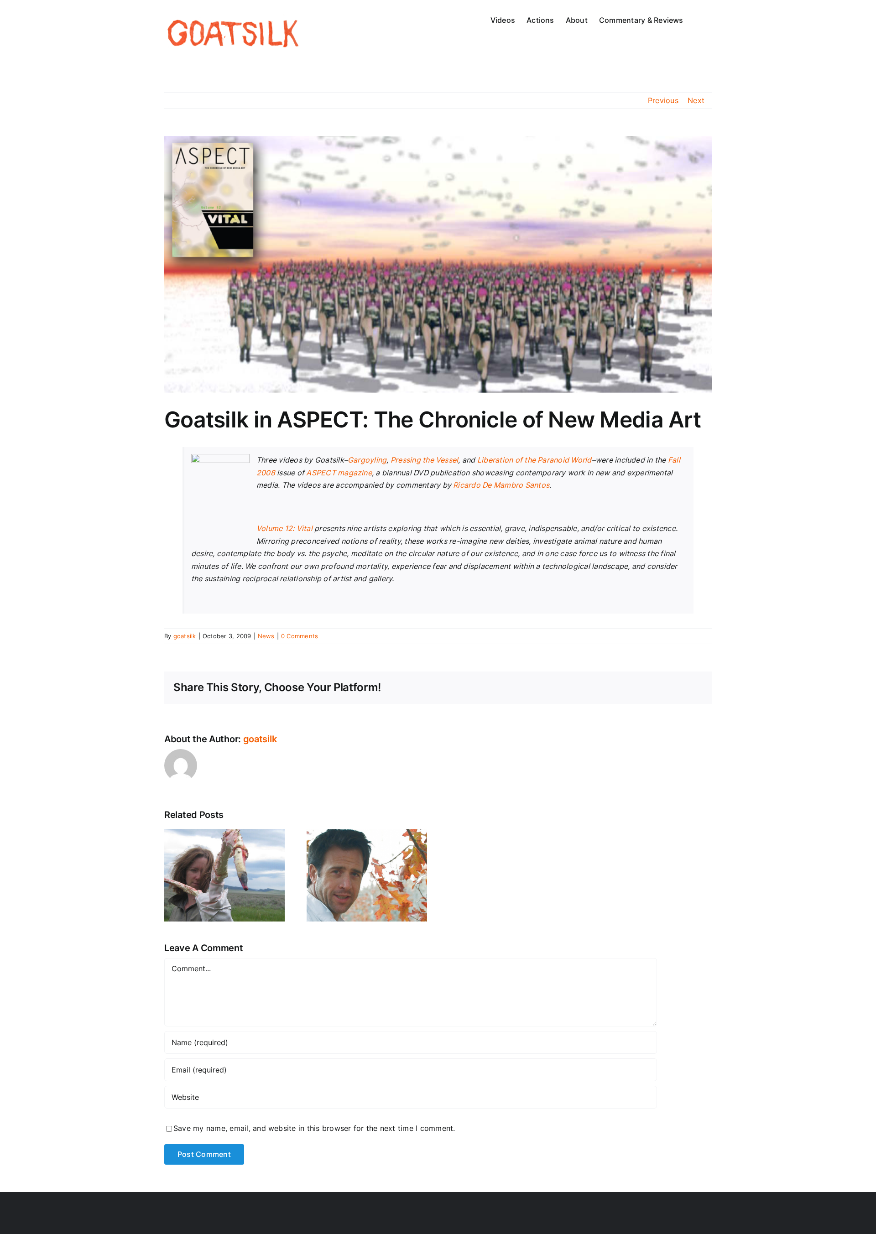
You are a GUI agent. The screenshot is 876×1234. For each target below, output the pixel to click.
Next (696, 100)
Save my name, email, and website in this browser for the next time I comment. (314, 1128)
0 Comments (299, 636)
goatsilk (184, 636)
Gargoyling (367, 459)
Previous (663, 100)
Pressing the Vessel (425, 459)
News (266, 636)
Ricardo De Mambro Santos (501, 484)
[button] (697, 19)
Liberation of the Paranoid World (534, 459)
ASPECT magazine (339, 472)
